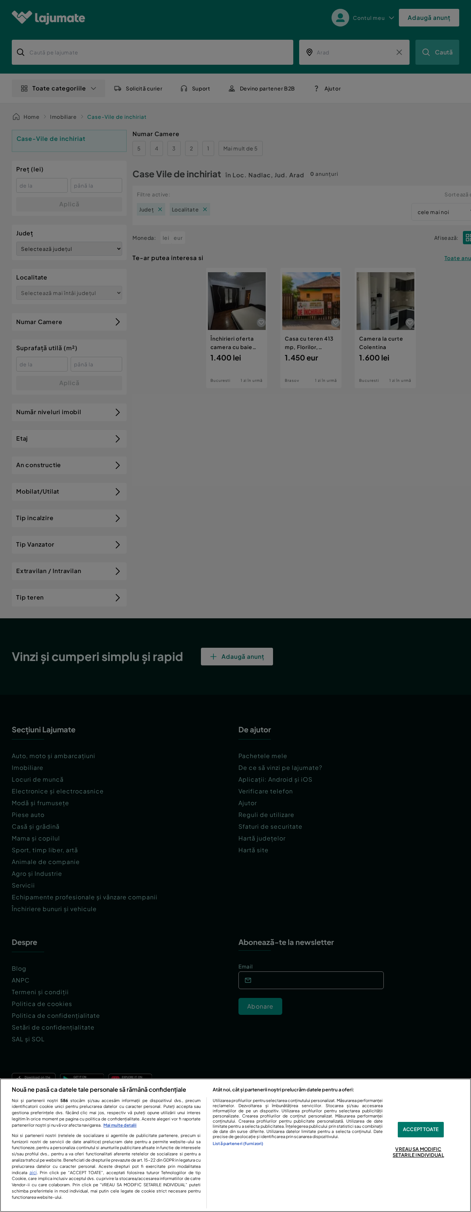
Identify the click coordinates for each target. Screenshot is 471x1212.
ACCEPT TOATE (421, 1130)
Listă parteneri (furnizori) (238, 1143)
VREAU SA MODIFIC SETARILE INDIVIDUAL (418, 1152)
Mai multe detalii (120, 1124)
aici (33, 1172)
